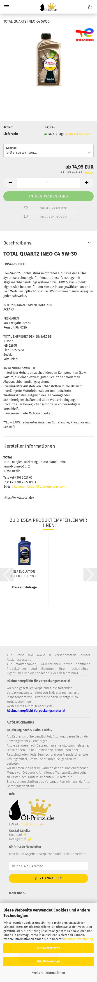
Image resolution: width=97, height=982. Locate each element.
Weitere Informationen (48, 973)
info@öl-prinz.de (32, 824)
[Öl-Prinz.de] (48, 7)
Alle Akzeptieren (48, 948)
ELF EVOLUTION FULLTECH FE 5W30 (24, 573)
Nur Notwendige (48, 961)
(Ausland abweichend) (77, 134)
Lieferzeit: (10, 134)
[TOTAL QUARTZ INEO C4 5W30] (48, 62)
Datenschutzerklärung (78, 939)
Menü (7, 7)
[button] (10, 183)
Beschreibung (17, 243)
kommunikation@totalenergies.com (39, 487)
